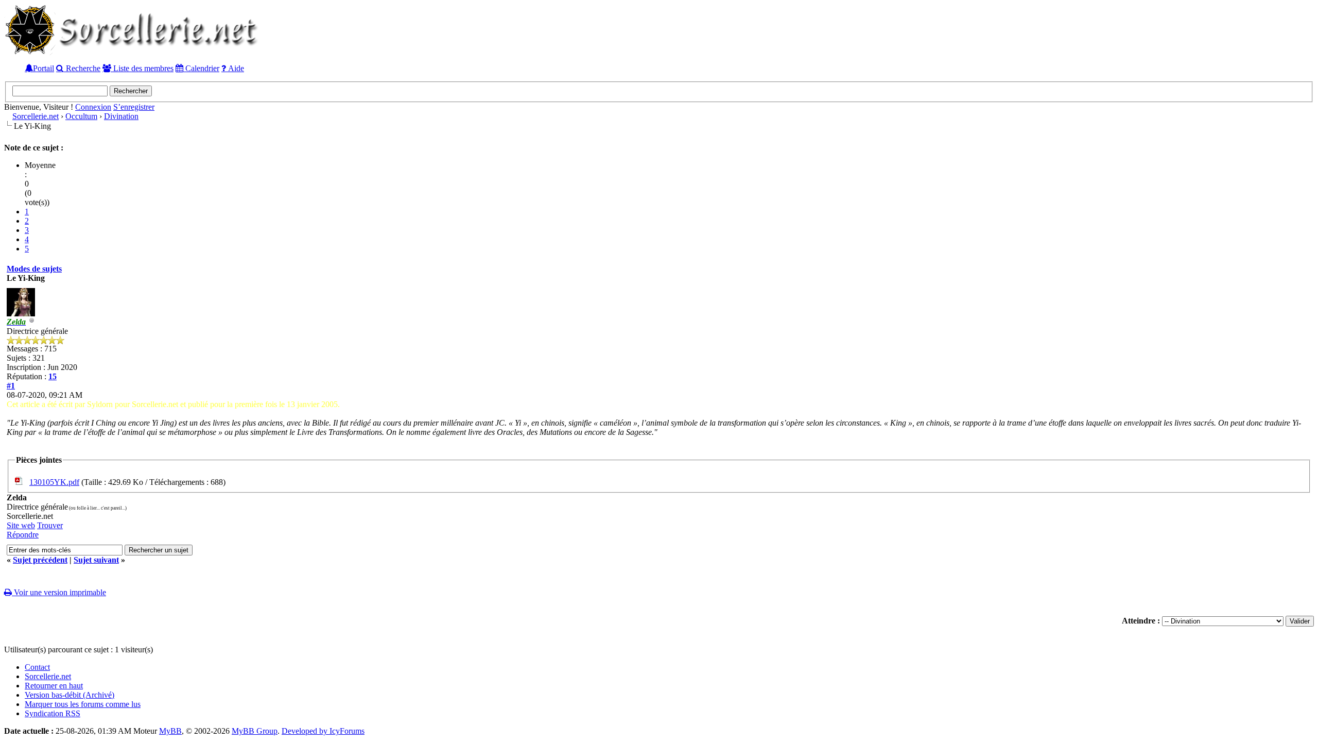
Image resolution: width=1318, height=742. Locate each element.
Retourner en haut (54, 685)
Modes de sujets (34, 268)
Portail (43, 68)
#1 (11, 385)
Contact (37, 667)
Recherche (82, 68)
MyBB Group (255, 731)
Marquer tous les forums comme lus (83, 704)
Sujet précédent (40, 559)
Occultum (81, 116)
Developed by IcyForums (323, 731)
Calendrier (201, 68)
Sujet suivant (96, 559)
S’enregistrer (133, 107)
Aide (235, 68)
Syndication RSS (52, 713)
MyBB (170, 731)
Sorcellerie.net (35, 116)
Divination (121, 116)
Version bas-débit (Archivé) (69, 694)
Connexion (93, 107)
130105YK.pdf (54, 482)
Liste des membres (142, 68)
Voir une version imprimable (59, 592)
